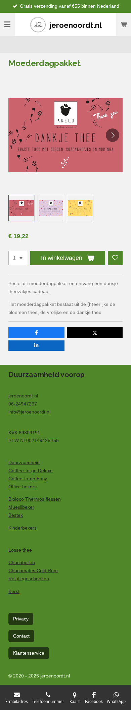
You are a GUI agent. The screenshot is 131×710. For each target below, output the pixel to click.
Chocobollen (21, 562)
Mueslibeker (21, 507)
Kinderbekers (22, 528)
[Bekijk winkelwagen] (123, 24)
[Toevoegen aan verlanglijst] (115, 258)
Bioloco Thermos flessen (34, 499)
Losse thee (20, 550)
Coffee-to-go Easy (27, 478)
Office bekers (22, 486)
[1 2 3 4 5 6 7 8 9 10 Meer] (17, 258)
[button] (21, 208)
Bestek (15, 515)
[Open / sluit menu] (7, 24)
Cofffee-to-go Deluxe (30, 470)
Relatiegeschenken (28, 578)
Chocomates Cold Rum (33, 570)
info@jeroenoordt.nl (29, 412)
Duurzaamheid (24, 462)
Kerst (13, 591)
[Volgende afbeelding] (112, 135)
